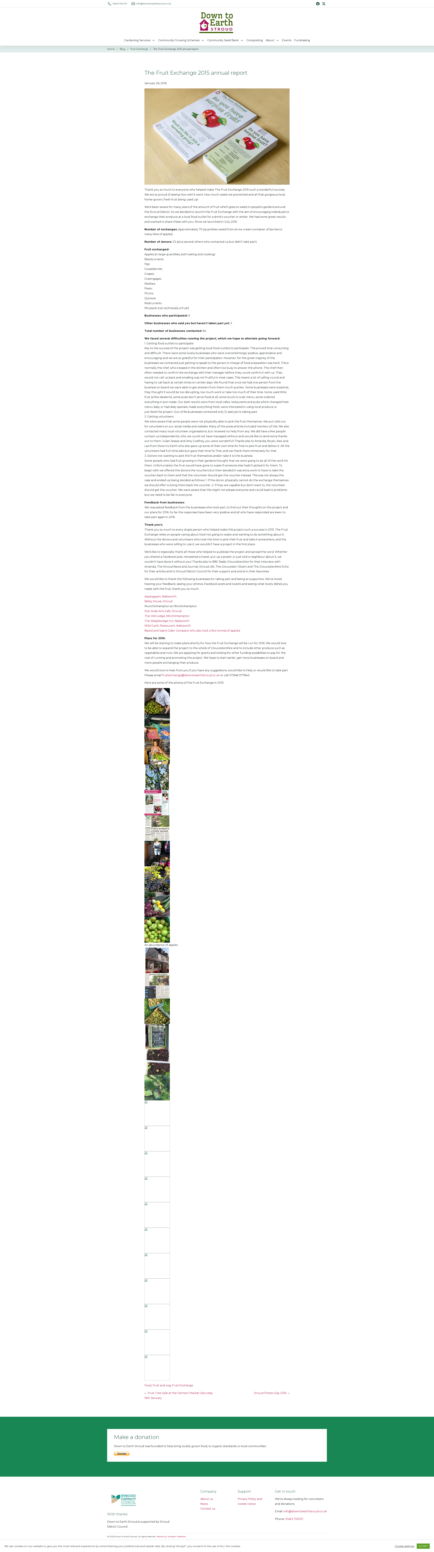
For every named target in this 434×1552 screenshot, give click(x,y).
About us (206, 1499)
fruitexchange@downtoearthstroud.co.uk (191, 675)
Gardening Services (137, 40)
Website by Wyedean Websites (171, 1536)
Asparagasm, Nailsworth (160, 596)
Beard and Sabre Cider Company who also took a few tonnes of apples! (192, 630)
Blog (122, 49)
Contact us (207, 1508)
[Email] (133, 3)
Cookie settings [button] (404, 1546)
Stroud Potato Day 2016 (270, 1393)
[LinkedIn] (324, 3)
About (270, 40)
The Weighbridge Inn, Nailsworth (166, 621)
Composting (254, 40)
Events (286, 40)
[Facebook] (317, 3)
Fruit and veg (162, 1385)
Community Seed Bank (223, 40)
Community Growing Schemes (179, 40)
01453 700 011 (120, 3)
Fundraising (302, 40)
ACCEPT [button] (423, 1546)
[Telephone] (109, 3)
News (204, 1503)
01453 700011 (294, 1519)
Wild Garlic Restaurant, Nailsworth (167, 625)
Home (111, 49)
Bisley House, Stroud (158, 601)
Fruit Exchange (139, 49)
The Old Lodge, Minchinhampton (167, 616)
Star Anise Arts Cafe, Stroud (163, 611)
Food (147, 1385)
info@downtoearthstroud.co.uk (153, 3)
